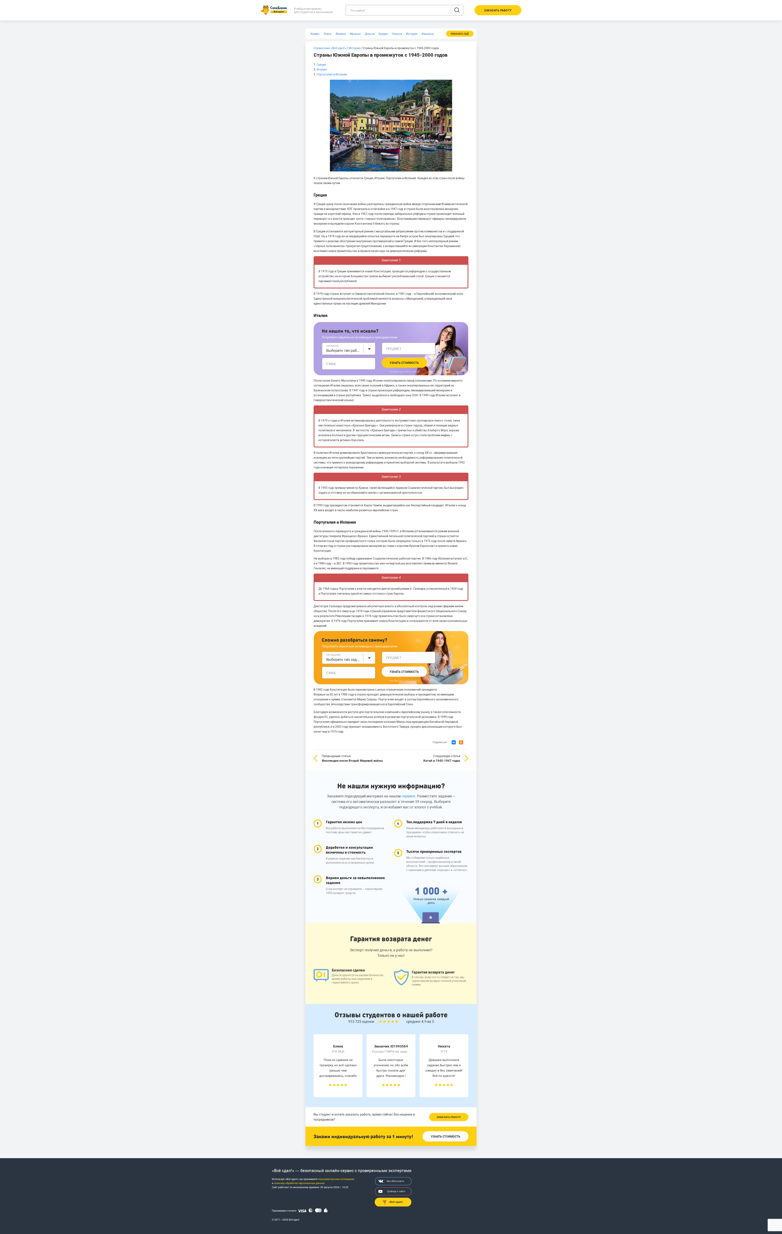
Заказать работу (449, 1117)
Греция (322, 64)
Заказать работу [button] (498, 10)
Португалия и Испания (332, 74)
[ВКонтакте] (454, 742)
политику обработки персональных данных (299, 1183)
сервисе (408, 796)
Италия (322, 69)
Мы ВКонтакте (395, 1181)
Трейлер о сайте (396, 1191)
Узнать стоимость (404, 362)
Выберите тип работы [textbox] (343, 350)
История (354, 48)
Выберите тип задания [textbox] (343, 659)
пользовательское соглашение (336, 1179)
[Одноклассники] (461, 742)
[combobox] (348, 349)
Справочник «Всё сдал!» (330, 48)
